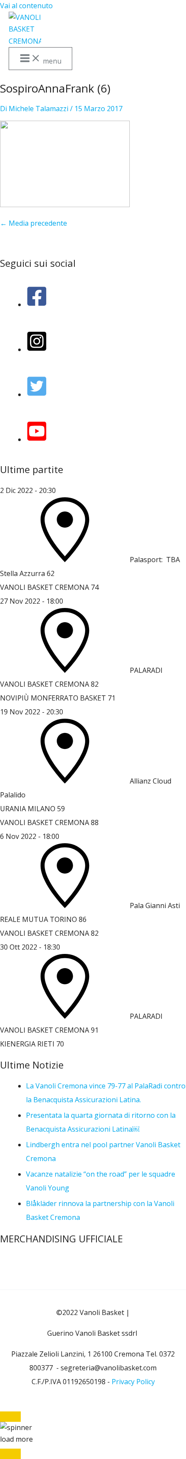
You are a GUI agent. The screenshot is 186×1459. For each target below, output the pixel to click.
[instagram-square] (37, 349)
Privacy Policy (133, 1381)
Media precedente (33, 223)
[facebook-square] (37, 304)
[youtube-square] (37, 439)
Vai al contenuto (26, 5)
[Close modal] (10, 1416)
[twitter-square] (37, 394)
